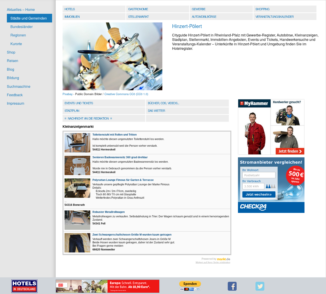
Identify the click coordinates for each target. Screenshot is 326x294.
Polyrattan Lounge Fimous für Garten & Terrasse (123, 180)
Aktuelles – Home (21, 9)
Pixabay (68, 94)
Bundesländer (21, 26)
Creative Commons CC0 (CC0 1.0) (126, 94)
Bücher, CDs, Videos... (163, 103)
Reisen (12, 60)
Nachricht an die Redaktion (88, 118)
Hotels (70, 9)
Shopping (262, 9)
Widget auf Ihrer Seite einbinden (213, 262)
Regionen (18, 35)
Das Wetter (156, 110)
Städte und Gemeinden (28, 18)
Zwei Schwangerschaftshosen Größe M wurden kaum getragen (131, 234)
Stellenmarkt (138, 16)
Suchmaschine (18, 86)
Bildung (13, 77)
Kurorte (16, 43)
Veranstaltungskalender (274, 16)
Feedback (15, 94)
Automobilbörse (204, 16)
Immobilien (72, 16)
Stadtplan (72, 110)
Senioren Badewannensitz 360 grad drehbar (120, 157)
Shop (11, 52)
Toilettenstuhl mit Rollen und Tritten (114, 134)
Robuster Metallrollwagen (108, 212)
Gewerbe (198, 9)
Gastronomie (138, 9)
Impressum (15, 103)
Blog (10, 69)
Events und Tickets (79, 103)
